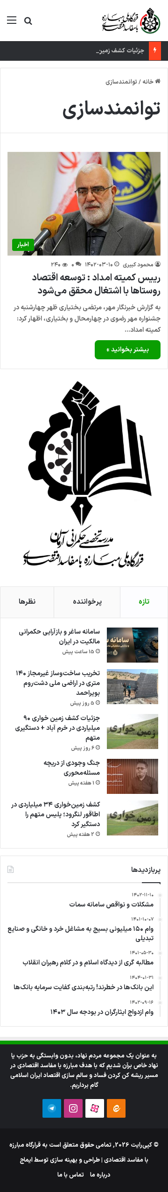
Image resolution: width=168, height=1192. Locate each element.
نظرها (27, 602)
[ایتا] (116, 1108)
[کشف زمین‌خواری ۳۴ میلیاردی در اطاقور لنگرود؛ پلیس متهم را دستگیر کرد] (132, 817)
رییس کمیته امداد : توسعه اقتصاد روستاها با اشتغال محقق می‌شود (96, 284)
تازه (144, 602)
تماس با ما (70, 1175)
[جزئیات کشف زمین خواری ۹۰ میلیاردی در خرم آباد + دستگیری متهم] (132, 731)
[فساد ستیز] (130, 21)
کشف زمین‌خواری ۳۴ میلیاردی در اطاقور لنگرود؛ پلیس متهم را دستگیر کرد (55, 814)
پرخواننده (87, 602)
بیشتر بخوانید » (127, 350)
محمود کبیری (138, 265)
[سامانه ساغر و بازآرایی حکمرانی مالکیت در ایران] (132, 645)
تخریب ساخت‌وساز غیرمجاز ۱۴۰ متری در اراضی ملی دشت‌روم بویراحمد (58, 683)
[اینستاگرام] (73, 1108)
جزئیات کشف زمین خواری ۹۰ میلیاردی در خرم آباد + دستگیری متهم (57, 728)
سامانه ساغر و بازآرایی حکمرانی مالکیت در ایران (59, 637)
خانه (148, 82)
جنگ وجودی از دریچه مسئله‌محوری (71, 768)
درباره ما (100, 1175)
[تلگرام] (51, 1108)
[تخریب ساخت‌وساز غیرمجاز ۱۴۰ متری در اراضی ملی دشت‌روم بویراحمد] (132, 686)
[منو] (11, 24)
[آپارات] (94, 1108)
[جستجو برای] (28, 24)
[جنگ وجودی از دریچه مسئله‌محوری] (132, 776)
